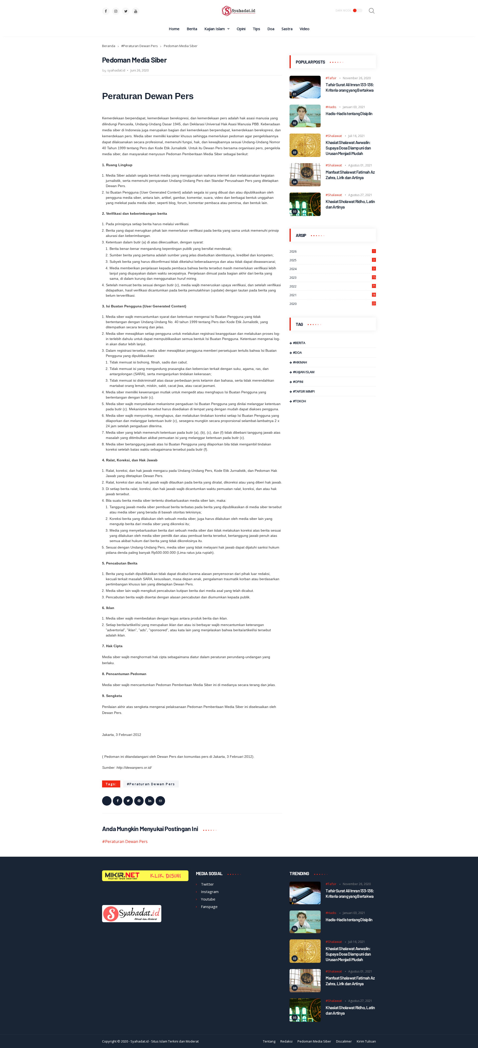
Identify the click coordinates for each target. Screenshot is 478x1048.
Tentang (269, 1041)
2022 (332, 286)
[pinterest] (139, 801)
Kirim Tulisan (366, 1041)
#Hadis (331, 107)
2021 (332, 295)
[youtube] (135, 11)
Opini (241, 28)
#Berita (299, 343)
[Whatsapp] (107, 801)
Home (174, 28)
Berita (192, 28)
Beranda (108, 46)
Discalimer (344, 1041)
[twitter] (125, 11)
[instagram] (116, 11)
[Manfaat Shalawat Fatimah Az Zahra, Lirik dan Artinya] (305, 185)
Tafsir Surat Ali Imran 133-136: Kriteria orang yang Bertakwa (350, 87)
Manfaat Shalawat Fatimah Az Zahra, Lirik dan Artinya (350, 174)
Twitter (207, 884)
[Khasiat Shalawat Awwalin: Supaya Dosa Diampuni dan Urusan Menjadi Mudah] (305, 155)
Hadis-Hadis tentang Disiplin (349, 113)
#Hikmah (300, 362)
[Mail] (160, 801)
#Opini (298, 382)
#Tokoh (299, 401)
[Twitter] (128, 801)
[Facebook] (117, 801)
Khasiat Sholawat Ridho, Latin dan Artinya (350, 204)
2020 (332, 304)
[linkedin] (149, 801)
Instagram (210, 891)
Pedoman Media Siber (314, 1041)
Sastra (287, 28)
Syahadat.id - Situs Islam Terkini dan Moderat (164, 1041)
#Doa (297, 352)
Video (304, 28)
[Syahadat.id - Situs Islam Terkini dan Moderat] (239, 16)
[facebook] (106, 11)
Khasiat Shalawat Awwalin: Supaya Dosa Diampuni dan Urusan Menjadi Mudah (348, 148)
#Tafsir (331, 78)
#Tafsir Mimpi (304, 391)
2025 (332, 260)
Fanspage (209, 906)
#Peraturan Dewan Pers (139, 46)
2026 (332, 251)
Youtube (208, 899)
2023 (332, 278)
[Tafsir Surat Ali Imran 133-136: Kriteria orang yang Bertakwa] (305, 97)
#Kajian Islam (303, 372)
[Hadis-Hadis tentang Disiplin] (305, 126)
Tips (256, 28)
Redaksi (286, 1041)
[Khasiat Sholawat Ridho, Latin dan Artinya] (305, 214)
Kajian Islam (214, 28)
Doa (270, 28)
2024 (332, 269)
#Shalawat (334, 136)
